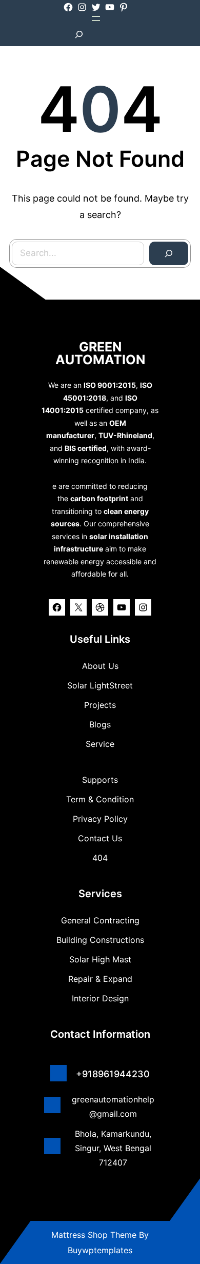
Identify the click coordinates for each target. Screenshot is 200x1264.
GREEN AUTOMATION (100, 353)
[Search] (168, 253)
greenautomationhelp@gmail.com (113, 1106)
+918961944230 (113, 1074)
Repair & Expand (100, 979)
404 (100, 858)
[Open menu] (96, 18)
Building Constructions (100, 940)
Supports (100, 780)
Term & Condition (100, 799)
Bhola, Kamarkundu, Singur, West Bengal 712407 (113, 1148)
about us (100, 666)
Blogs (100, 724)
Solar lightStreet (100, 685)
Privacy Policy (100, 819)
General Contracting (100, 920)
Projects (100, 705)
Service (100, 744)
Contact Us (100, 838)
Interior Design (100, 998)
